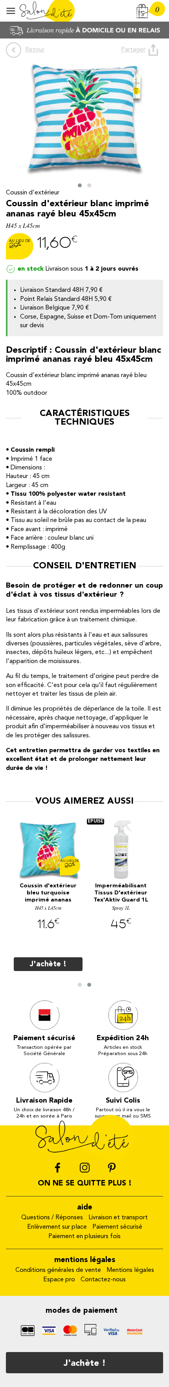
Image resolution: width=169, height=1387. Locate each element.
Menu (11, 11)
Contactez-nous (103, 1280)
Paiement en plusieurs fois (84, 1236)
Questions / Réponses (52, 1218)
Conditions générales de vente (58, 1270)
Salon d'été (47, 11)
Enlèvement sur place (57, 1227)
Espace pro (59, 1280)
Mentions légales (130, 1270)
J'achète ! (85, 1363)
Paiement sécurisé (117, 1227)
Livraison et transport (118, 1218)
